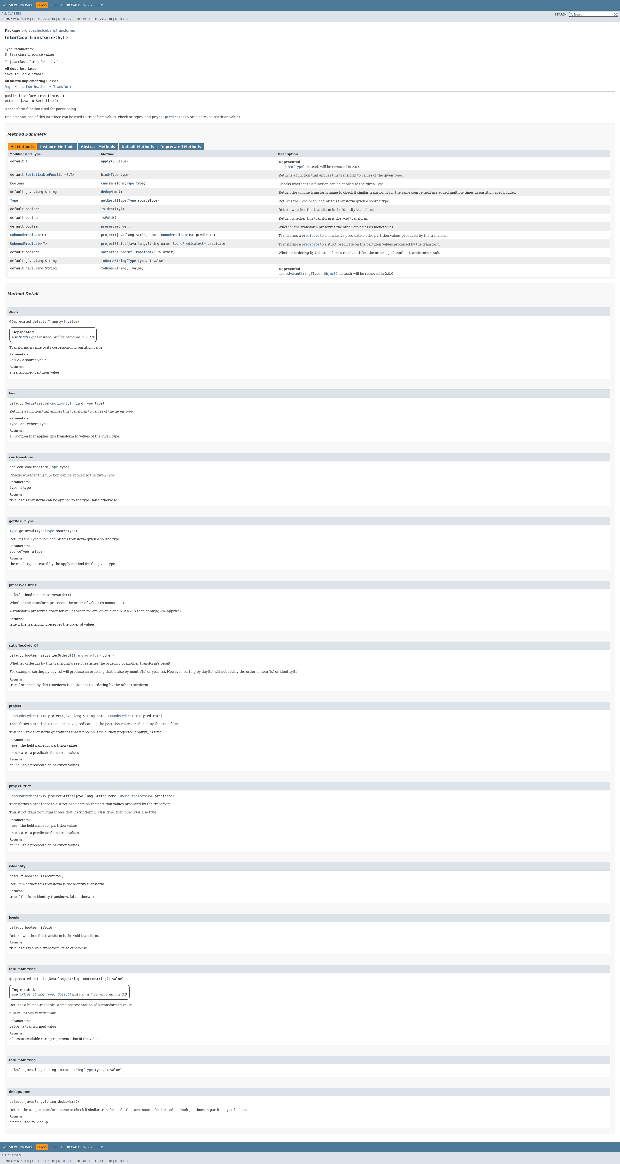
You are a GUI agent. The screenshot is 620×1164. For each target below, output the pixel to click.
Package (26, 5)
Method (64, 19)
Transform (142, 252)
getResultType (113, 200)
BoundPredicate (174, 235)
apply (106, 161)
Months (32, 87)
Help (99, 5)
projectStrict (113, 243)
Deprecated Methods (180, 147)
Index (88, 5)
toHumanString (113, 261)
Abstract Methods (98, 147)
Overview (9, 5)
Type (114, 174)
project (108, 235)
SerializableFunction (45, 174)
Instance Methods (57, 147)
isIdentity (110, 209)
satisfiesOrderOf (116, 252)
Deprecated (70, 5)
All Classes (11, 13)
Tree (54, 5)
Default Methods (138, 147)
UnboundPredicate (25, 235)
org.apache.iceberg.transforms (48, 30)
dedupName (109, 192)
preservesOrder (114, 226)
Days (9, 87)
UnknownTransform (55, 87)
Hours (19, 87)
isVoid (107, 218)
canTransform (112, 183)
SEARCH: (561, 14)
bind (105, 174)
